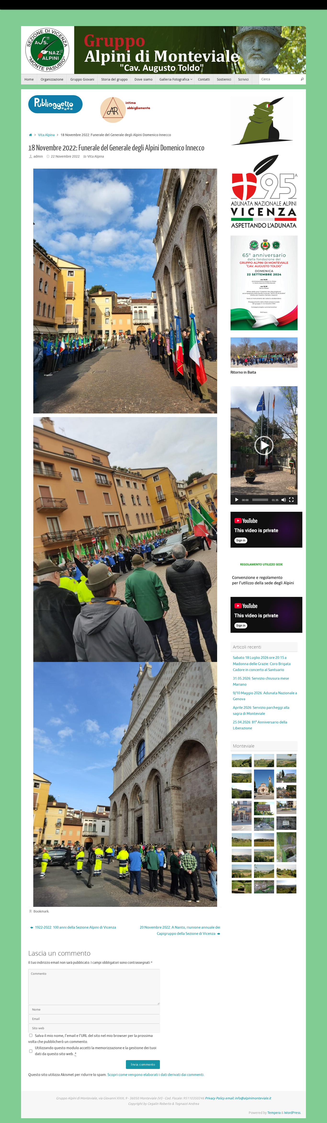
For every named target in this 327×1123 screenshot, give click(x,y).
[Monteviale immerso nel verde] (242, 839)
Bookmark (41, 911)
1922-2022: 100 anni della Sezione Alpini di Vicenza (75, 927)
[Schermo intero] (291, 499)
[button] (264, 445)
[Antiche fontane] (264, 886)
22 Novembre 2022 (65, 156)
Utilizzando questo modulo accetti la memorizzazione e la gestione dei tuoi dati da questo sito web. (95, 1051)
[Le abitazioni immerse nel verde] (242, 776)
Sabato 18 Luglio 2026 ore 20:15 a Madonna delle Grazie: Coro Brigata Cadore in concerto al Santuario (262, 663)
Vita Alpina (46, 135)
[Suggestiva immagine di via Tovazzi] (286, 886)
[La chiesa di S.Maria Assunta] (264, 784)
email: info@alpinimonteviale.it (248, 1098)
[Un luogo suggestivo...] (286, 847)
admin (38, 156)
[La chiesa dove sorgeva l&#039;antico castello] (242, 760)
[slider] (260, 500)
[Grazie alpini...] (286, 823)
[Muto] (283, 499)
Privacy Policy (215, 1098)
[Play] (236, 499)
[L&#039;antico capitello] (242, 816)
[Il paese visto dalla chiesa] (286, 791)
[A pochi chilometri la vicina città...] (286, 760)
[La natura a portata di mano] (286, 871)
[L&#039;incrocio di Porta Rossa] (242, 871)
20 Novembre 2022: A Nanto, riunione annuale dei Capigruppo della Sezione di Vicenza (180, 930)
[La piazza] (286, 807)
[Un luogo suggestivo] (264, 824)
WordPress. (292, 1113)
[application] (264, 445)
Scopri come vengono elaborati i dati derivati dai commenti (155, 1075)
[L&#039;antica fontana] (264, 808)
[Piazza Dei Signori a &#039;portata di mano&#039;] (264, 871)
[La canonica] (286, 776)
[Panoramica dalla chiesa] (242, 791)
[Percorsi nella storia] (242, 886)
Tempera (274, 1113)
